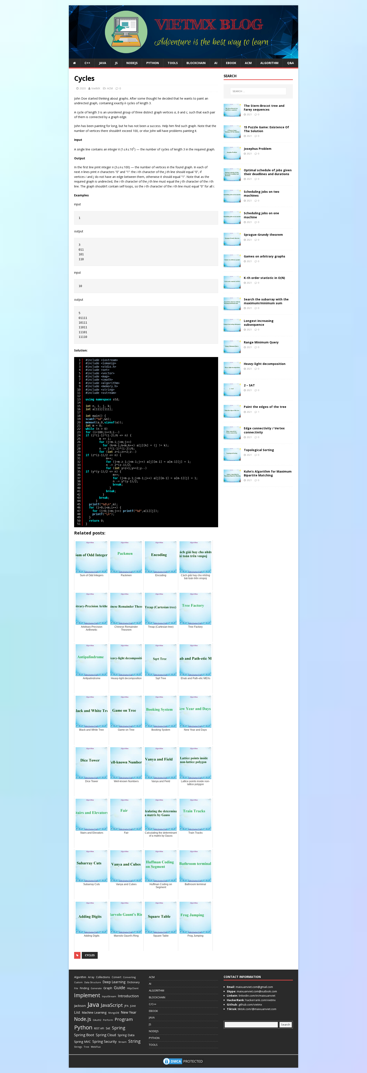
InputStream (109, 996)
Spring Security (104, 1041)
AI (215, 63)
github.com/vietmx (250, 1004)
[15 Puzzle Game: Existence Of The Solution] (232, 136)
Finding (84, 988)
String (134, 1041)
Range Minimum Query (261, 342)
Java (93, 1004)
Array (91, 977)
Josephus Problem (257, 149)
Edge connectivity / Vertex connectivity (264, 430)
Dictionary (133, 982)
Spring (118, 1028)
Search (285, 1024)
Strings (78, 1046)
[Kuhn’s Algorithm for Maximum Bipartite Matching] (232, 480)
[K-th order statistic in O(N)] (232, 286)
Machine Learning (94, 1012)
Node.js (82, 1019)
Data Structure (92, 982)
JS (116, 63)
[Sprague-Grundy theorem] (232, 243)
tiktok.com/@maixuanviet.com (256, 1009)
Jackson (80, 1005)
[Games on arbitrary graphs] (232, 265)
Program (124, 1019)
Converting (129, 977)
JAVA (102, 63)
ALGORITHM (269, 63)
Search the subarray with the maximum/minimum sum (266, 301)
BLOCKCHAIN (196, 63)
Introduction (128, 995)
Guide (119, 987)
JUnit (133, 1006)
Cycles (90, 955)
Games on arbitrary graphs (264, 256)
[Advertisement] (312, 69)
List (77, 1012)
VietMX (95, 88)
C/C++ (152, 1004)
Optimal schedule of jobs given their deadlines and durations (268, 172)
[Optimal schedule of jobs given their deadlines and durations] (232, 179)
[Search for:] (258, 91)
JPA (126, 1006)
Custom (78, 982)
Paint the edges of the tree (265, 407)
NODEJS (132, 63)
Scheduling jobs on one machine (261, 215)
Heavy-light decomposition (264, 364)
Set (108, 1028)
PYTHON (152, 63)
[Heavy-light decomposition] (232, 372)
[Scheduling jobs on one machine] (232, 222)
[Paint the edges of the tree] (232, 415)
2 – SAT (249, 385)
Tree (86, 1046)
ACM (248, 63)
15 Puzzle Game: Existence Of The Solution (266, 129)
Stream (122, 1041)
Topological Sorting (259, 450)
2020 (83, 88)
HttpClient (132, 988)
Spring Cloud (106, 1035)
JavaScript (112, 1005)
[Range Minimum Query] (232, 351)
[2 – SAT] (232, 394)
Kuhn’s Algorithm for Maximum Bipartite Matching (268, 473)
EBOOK (231, 63)
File (76, 988)
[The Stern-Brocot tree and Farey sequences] (232, 114)
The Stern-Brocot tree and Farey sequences (264, 107)
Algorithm (80, 977)
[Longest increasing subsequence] (232, 329)
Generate (96, 988)
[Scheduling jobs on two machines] (232, 200)
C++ (87, 63)
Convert (116, 977)
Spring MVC (82, 1041)
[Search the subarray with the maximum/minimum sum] (232, 308)
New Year (128, 1012)
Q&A (290, 63)
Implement (87, 995)
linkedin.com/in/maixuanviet (256, 995)
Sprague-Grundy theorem (263, 235)
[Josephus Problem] (232, 157)
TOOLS (173, 63)
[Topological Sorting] (232, 458)
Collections (103, 977)
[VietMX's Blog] (183, 56)
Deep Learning (114, 982)
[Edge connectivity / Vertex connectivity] (232, 437)
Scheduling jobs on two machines (261, 193)
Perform (108, 1020)
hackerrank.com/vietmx (260, 1000)
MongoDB (113, 1012)
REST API (99, 1028)
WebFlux (96, 1046)
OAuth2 (97, 1020)
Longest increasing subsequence (259, 323)
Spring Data (126, 1035)
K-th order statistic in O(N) (264, 278)
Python (83, 1027)
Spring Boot (84, 1034)
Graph (107, 988)
